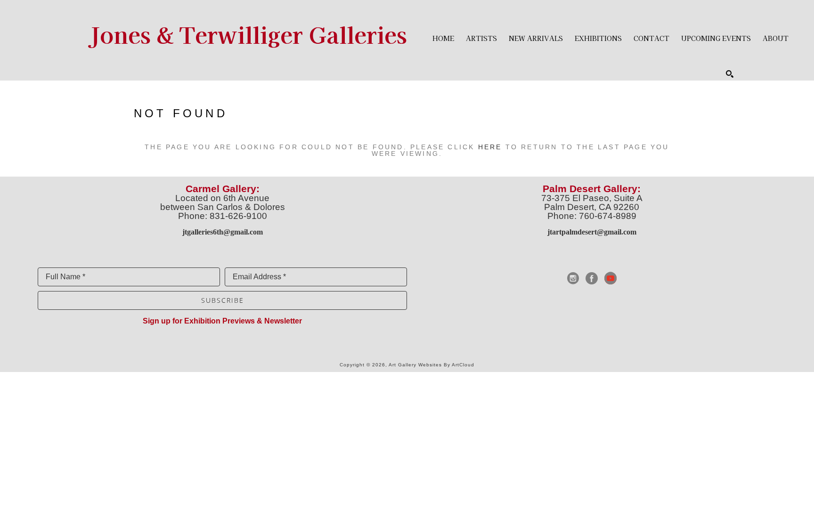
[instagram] (573, 278)
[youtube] (610, 278)
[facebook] (592, 278)
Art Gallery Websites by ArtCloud (431, 364)
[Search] (729, 74)
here (490, 147)
